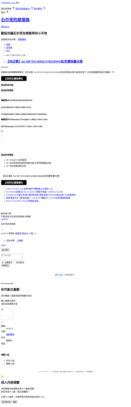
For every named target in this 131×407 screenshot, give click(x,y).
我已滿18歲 (6, 402)
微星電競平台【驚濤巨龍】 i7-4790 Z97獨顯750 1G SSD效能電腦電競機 (38, 198)
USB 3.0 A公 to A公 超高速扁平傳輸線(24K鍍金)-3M (29, 189)
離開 (14, 402)
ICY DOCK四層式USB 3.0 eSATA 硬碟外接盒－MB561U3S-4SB (34, 192)
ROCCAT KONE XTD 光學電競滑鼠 (22, 201)
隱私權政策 (80, 372)
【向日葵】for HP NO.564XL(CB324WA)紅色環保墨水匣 (44, 61)
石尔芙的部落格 (15, 19)
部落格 (9, 48)
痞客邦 (18, 233)
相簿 (8, 44)
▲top (3, 245)
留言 (24, 233)
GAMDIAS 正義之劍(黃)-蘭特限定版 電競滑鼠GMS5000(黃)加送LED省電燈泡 (41, 195)
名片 (8, 51)
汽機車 (20, 240)
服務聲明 (89, 372)
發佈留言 (5, 265)
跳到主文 (5, 27)
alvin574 (4, 219)
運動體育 (22, 39)
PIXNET (46, 372)
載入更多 (5, 250)
